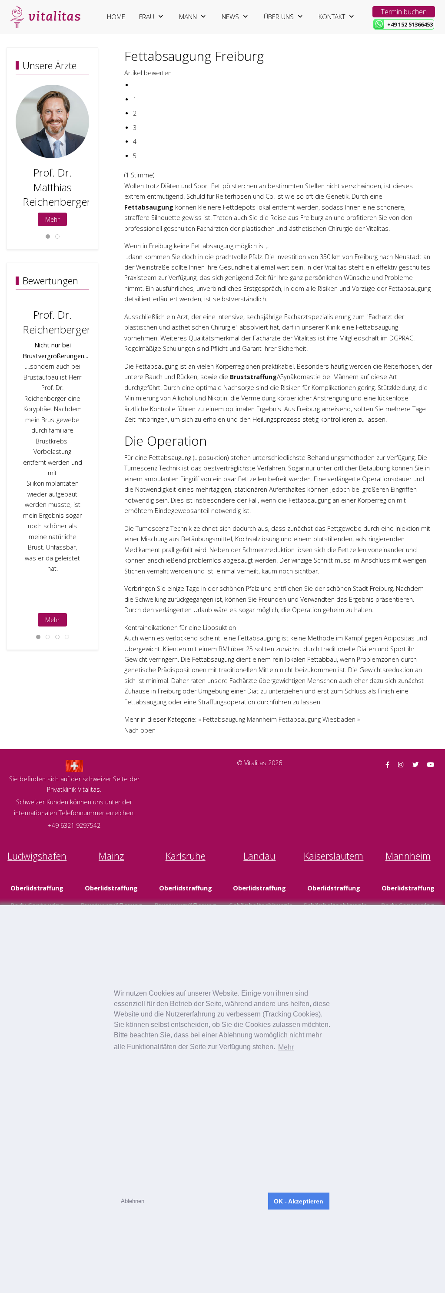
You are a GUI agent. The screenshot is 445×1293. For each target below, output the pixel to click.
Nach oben (140, 730)
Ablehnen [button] (132, 1201)
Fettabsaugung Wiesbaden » (319, 719)
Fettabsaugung (148, 207)
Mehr (52, 219)
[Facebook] (387, 764)
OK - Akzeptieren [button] (298, 1201)
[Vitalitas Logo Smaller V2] (45, 17)
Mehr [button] (286, 1047)
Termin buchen (404, 12)
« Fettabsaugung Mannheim (237, 719)
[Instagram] (401, 764)
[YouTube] (430, 764)
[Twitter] (415, 764)
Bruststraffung (253, 377)
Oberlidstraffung (36, 888)
